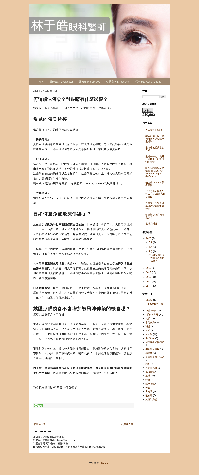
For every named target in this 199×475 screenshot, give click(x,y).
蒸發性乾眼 (151, 367)
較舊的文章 (127, 424)
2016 (149, 281)
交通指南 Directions (117, 81)
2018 (149, 272)
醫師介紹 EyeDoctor (61, 81)
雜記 (147, 387)
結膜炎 (148, 353)
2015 (149, 286)
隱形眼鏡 (150, 383)
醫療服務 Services (89, 81)
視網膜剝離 (151, 223)
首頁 (41, 81)
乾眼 (147, 318)
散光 (147, 330)
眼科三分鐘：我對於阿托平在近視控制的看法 (154, 159)
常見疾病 (150, 322)
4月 (151, 247)
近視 (147, 375)
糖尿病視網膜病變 (154, 342)
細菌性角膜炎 (152, 349)
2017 (149, 277)
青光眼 (148, 391)
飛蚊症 (148, 395)
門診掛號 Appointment (148, 81)
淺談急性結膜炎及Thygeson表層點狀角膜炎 (155, 194)
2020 (149, 238)
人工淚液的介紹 (153, 130)
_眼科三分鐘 (151, 314)
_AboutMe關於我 (154, 304)
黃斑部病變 (151, 399)
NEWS (149, 300)
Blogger (105, 463)
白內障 (148, 334)
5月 (151, 242)
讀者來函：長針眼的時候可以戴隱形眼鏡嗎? (154, 139)
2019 (149, 268)
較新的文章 (40, 424)
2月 (151, 251)
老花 (147, 364)
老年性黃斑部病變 (154, 357)
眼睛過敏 (150, 338)
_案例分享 (150, 310)
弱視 (147, 326)
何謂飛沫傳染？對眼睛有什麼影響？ (156, 258)
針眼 (147, 379)
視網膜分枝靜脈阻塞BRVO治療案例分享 (154, 206)
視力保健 (150, 371)
